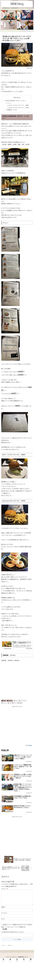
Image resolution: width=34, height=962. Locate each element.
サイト (3, 919)
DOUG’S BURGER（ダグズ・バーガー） (16, 100)
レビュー (5, 703)
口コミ (15, 703)
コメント (4, 888)
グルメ (4, 700)
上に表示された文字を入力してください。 (13, 932)
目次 (15, 97)
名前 (3, 907)
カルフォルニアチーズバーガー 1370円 (19, 107)
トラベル (10, 700)
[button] (30, 506)
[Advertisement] (17, 725)
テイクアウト (23, 700)
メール (4, 913)
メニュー (9, 103)
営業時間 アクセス (12, 109)
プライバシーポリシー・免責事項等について (17, 957)
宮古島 (20, 703)
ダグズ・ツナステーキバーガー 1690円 (19, 105)
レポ (10, 703)
